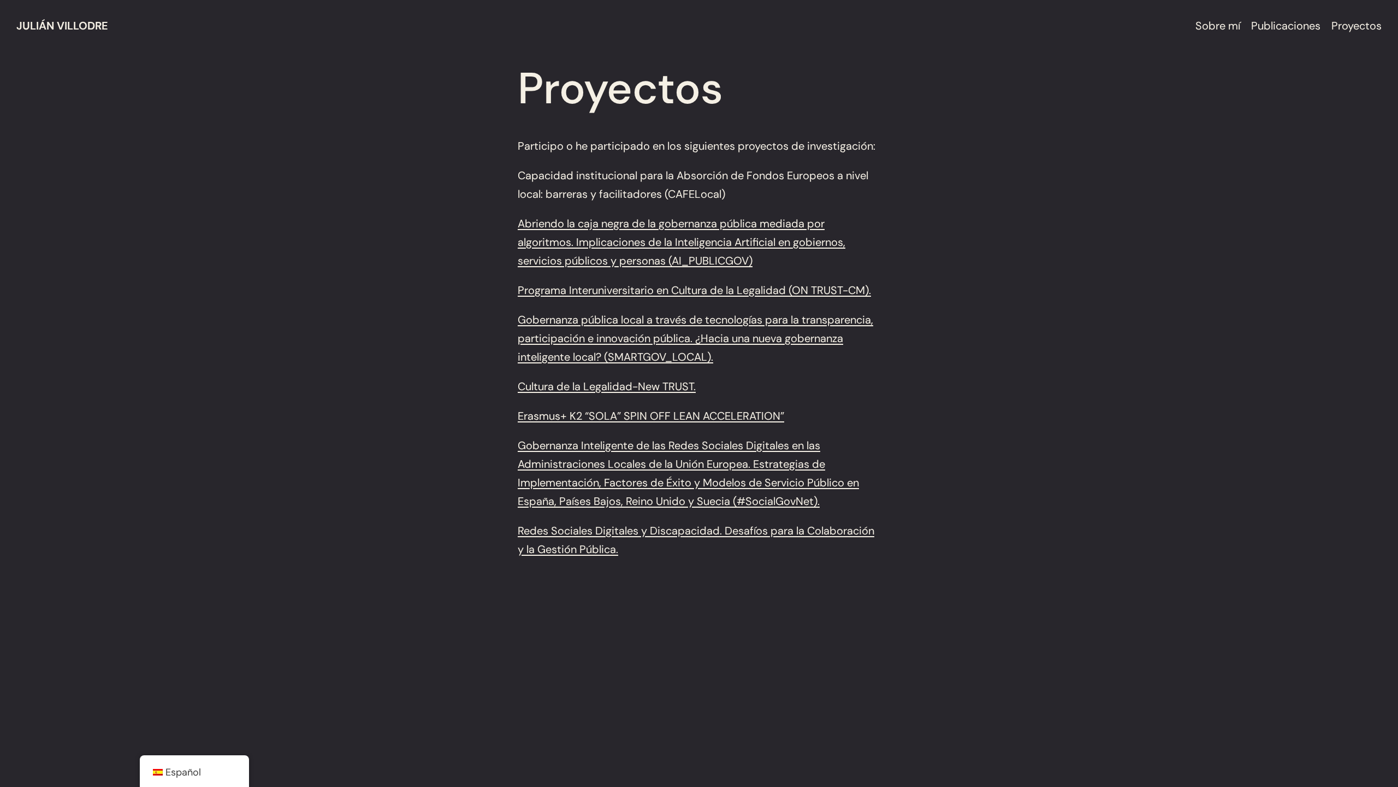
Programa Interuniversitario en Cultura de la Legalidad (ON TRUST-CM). (694, 290)
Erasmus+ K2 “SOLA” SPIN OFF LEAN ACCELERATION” (651, 416)
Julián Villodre (62, 26)
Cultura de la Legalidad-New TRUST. (607, 386)
